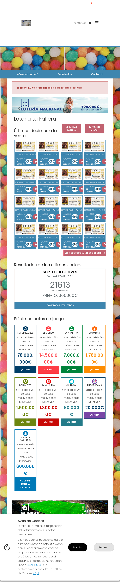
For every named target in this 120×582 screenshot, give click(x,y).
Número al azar (95, 129)
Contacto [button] (97, 74)
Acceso (81, 22)
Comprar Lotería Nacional (25, 484)
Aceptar (78, 547)
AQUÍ (36, 573)
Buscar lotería (72, 129)
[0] (91, 23)
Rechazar (103, 547)
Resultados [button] (65, 74)
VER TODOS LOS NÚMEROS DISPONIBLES (85, 252)
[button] (19, 108)
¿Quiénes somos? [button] (27, 74)
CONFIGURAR (34, 565)
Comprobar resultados (60, 305)
